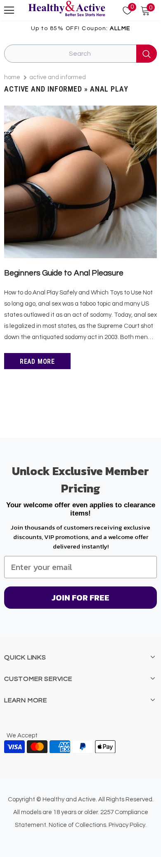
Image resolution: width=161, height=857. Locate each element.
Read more (37, 361)
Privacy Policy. (128, 825)
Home (12, 77)
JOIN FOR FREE (80, 597)
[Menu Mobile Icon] (9, 10)
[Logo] (66, 9)
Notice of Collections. (78, 825)
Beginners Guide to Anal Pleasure (63, 273)
